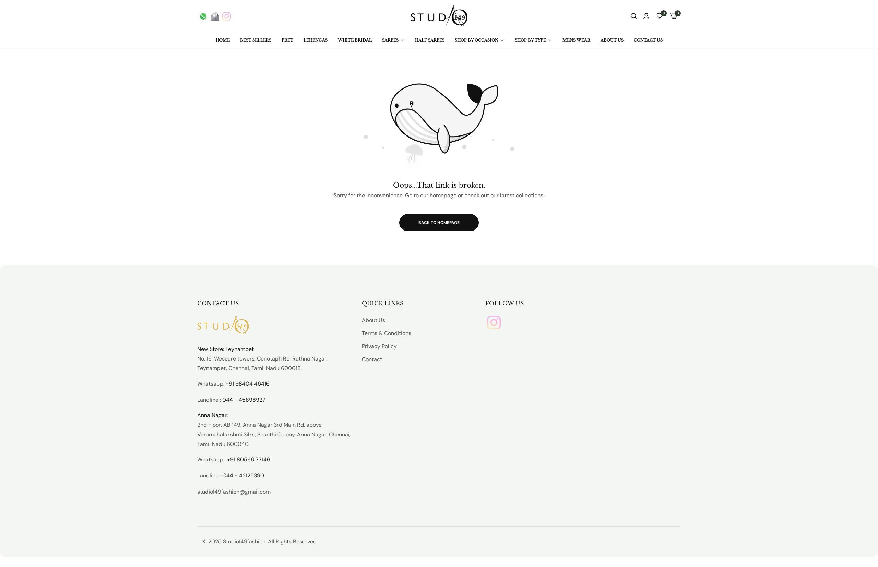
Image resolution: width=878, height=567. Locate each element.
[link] (393, 40)
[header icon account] (646, 16)
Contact (372, 359)
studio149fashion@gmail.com (234, 491)
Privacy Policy (379, 346)
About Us (373, 320)
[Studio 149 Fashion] (439, 15)
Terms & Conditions (386, 333)
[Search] (634, 16)
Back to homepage (439, 222)
